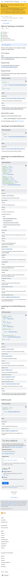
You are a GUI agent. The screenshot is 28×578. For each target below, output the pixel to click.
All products (3, 566)
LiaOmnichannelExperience (13, 184)
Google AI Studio (4, 539)
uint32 (8, 195)
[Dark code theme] (26, 81)
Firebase (3, 537)
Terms (2, 571)
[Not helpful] (11, 21)
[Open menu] (2, 1)
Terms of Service (4, 527)
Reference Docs (4, 522)
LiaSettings (10, 174)
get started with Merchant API (17, 9)
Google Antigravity (5, 541)
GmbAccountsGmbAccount (14, 411)
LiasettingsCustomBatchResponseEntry (17, 84)
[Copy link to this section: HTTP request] (10, 53)
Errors (9, 322)
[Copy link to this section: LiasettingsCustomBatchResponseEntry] (6, 308)
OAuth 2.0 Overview (19, 121)
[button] (14, 44)
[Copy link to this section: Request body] (10, 63)
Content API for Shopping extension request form (15, 12)
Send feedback (6, 23)
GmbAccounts (10, 326)
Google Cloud (3, 543)
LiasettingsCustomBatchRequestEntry (17, 136)
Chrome (2, 535)
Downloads (3, 520)
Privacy (6, 571)
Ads (11, 16)
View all (2, 547)
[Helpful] (9, 21)
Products (6, 16)
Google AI (3, 564)
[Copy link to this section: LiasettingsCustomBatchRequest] (25, 126)
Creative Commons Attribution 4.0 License (10, 502)
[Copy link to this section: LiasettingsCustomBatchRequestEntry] (6, 159)
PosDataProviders (12, 331)
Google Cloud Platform (5, 562)
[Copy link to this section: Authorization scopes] (15, 113)
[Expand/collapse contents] (8, 32)
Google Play (3, 545)
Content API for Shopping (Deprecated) (12, 1)
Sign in (25, 1)
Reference (21, 17)
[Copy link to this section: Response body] (11, 71)
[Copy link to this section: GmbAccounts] (12, 400)
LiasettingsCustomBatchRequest (9, 67)
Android (2, 533)
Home (2, 16)
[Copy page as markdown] (7, 28)
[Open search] (21, 1)
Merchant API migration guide (13, 8)
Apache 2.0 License (11, 503)
